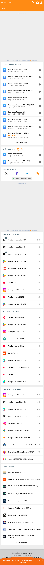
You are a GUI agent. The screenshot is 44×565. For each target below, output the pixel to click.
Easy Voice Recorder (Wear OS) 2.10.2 (21, 91)
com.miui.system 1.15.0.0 (16, 339)
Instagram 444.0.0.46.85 (16, 423)
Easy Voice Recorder (15, 154)
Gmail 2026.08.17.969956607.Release (20, 459)
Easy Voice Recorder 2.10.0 (17, 119)
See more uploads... (22, 142)
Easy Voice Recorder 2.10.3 (17, 69)
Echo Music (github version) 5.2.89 (19, 268)
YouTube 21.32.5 (13, 283)
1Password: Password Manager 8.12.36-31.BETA (24, 529)
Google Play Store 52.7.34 (17, 261)
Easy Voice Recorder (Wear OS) (19, 161)
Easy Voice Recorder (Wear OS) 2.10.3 (21, 76)
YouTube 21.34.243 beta (16, 346)
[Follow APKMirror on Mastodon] (17, 174)
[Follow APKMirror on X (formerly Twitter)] (6, 174)
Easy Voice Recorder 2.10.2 (17, 98)
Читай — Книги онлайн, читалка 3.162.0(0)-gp (24, 479)
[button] (18, 149)
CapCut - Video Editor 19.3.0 (17, 402)
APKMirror (8, 2)
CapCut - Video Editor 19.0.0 (17, 254)
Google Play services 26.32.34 (18, 382)
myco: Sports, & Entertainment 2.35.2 (20, 494)
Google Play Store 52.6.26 (17, 276)
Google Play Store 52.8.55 (17, 304)
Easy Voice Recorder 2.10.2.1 (18, 83)
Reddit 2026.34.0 (13, 353)
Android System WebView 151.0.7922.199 (22, 445)
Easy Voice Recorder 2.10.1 (17, 112)
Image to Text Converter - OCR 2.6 (20, 508)
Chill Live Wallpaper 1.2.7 (16, 472)
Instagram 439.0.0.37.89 (16, 290)
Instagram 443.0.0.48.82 (16, 395)
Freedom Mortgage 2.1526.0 (17, 501)
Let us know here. (26, 553)
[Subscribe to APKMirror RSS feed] (38, 174)
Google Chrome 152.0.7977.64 (18, 431)
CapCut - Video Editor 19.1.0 (17, 247)
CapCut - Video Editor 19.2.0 (17, 416)
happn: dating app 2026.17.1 (17, 515)
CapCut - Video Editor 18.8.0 (17, 240)
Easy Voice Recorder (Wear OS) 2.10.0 (21, 126)
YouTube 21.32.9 (13, 374)
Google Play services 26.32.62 (18, 409)
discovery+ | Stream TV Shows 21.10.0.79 (22, 522)
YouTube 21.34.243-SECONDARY (19, 367)
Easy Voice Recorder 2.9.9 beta (18, 133)
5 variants (13, 135)
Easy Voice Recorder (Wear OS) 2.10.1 (21, 105)
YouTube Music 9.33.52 (16, 297)
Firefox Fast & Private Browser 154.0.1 (21, 452)
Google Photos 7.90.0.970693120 (19, 438)
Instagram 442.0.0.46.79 (16, 332)
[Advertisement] (22, 37)
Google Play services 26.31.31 (18, 360)
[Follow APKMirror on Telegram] (27, 174)
